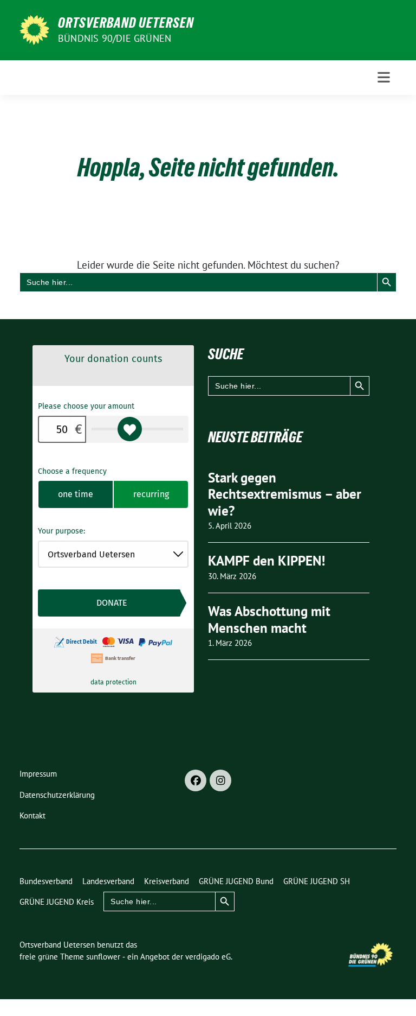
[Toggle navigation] (383, 77)
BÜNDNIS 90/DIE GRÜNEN (114, 38)
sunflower (103, 956)
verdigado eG (208, 956)
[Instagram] (220, 780)
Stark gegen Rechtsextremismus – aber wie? (284, 494)
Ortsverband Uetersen (126, 23)
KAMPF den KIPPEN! (266, 560)
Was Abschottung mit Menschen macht (269, 619)
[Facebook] (195, 780)
